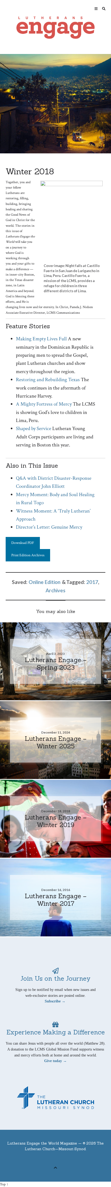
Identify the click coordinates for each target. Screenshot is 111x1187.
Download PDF (22, 542)
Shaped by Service (33, 428)
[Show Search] (102, 9)
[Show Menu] (95, 9)
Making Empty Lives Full (41, 338)
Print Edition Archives (27, 555)
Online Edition (44, 582)
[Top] (55, 1167)
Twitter (43, 1159)
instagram (68, 1159)
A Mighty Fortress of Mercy (44, 404)
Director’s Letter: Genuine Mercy (49, 527)
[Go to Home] (56, 28)
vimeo (60, 1159)
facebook (51, 1159)
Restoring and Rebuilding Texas (48, 379)
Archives (55, 590)
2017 (92, 582)
